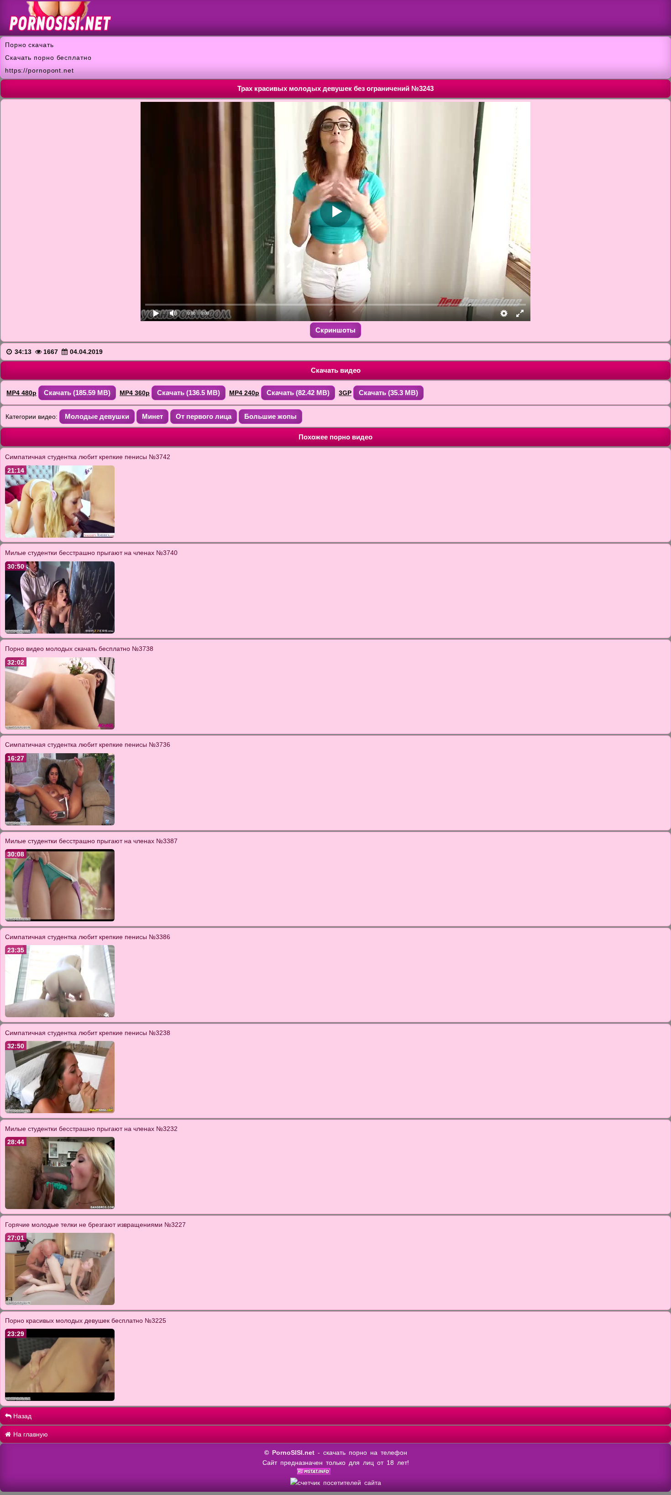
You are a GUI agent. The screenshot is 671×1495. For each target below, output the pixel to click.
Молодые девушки (97, 416)
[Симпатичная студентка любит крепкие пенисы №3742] (60, 535)
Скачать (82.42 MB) (298, 392)
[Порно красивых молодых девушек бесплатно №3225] (60, 1398)
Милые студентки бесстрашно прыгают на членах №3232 (91, 1128)
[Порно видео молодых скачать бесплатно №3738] (60, 727)
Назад (21, 1416)
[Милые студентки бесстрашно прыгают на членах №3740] (60, 631)
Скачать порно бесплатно (48, 57)
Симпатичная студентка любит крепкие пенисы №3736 (87, 744)
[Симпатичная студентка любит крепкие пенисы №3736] (60, 823)
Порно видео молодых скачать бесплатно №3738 (79, 648)
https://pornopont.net (39, 70)
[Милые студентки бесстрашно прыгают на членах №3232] (60, 1206)
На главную (29, 1434)
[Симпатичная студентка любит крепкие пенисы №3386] (60, 1015)
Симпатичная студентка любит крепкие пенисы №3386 (87, 936)
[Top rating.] (313, 1472)
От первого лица (203, 416)
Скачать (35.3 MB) (388, 392)
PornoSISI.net (293, 1452)
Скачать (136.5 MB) (188, 392)
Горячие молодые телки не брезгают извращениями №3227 (95, 1224)
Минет (152, 416)
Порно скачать (29, 44)
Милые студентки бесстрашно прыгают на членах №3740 (91, 552)
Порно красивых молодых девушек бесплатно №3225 (85, 1320)
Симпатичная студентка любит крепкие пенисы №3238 (87, 1032)
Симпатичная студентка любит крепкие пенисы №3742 (87, 456)
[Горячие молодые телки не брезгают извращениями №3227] (60, 1302)
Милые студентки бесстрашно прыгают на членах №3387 (91, 841)
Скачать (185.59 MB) (77, 392)
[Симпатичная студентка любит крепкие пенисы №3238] (60, 1111)
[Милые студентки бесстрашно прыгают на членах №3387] (60, 919)
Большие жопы (270, 416)
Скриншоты (335, 330)
